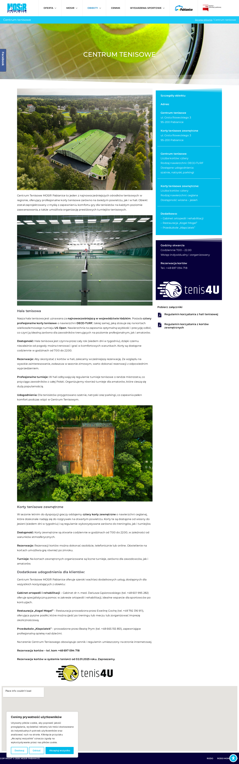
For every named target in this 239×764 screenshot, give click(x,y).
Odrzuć (37, 750)
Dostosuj (19, 750)
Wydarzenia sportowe (145, 7)
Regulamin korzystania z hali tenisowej (191, 314)
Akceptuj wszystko (59, 750)
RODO (210, 758)
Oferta (48, 7)
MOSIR (70, 7)
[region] (42, 735)
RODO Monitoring (227, 758)
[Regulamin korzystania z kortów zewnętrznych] (159, 325)
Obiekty (92, 7)
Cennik (115, 7)
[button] (54, 8)
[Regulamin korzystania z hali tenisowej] (159, 315)
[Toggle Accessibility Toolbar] (233, 758)
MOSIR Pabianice (30, 758)
